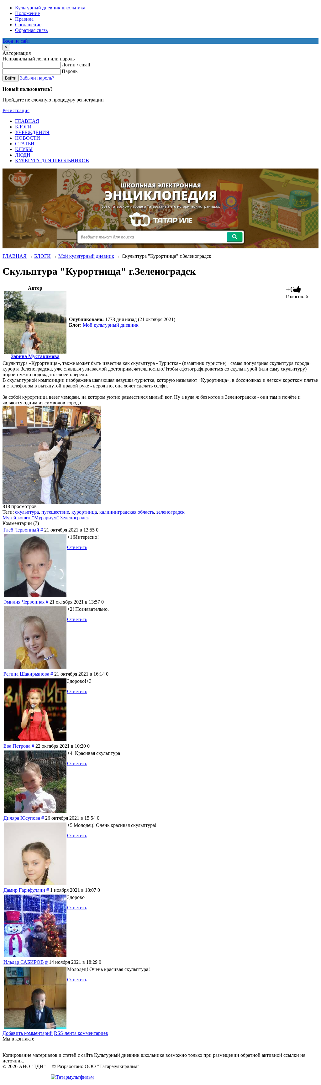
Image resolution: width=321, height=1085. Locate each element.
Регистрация (16, 110)
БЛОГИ (42, 256)
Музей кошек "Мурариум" (31, 517)
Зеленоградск (74, 517)
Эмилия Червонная (24, 602)
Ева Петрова (16, 746)
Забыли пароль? (37, 77)
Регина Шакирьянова (26, 674)
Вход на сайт (16, 41)
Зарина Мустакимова (35, 356)
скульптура (27, 512)
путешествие (55, 512)
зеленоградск (170, 512)
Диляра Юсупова (21, 818)
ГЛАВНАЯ (15, 256)
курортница (84, 512)
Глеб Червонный (21, 529)
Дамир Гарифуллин (24, 890)
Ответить (77, 547)
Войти (10, 78)
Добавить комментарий (28, 1033)
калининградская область (126, 512)
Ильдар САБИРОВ (23, 962)
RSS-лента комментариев (81, 1033)
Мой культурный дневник (86, 256)
